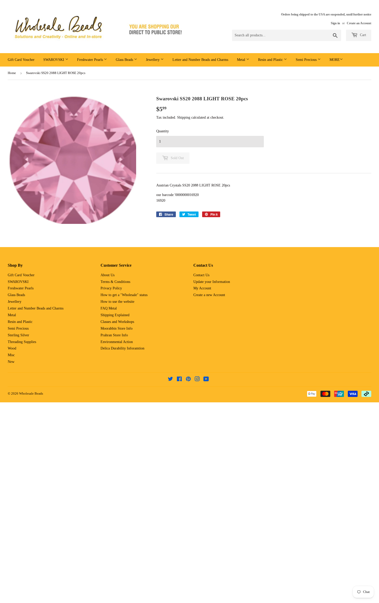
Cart (362, 35)
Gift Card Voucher (21, 60)
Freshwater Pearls (90, 60)
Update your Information (211, 282)
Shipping (183, 117)
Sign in (335, 23)
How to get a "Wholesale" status (124, 295)
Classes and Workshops (117, 322)
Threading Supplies (22, 342)
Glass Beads (125, 60)
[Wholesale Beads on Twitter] (170, 380)
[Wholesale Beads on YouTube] (206, 380)
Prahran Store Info (114, 335)
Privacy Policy (111, 288)
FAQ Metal (109, 308)
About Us (107, 275)
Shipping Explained (115, 315)
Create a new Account (209, 295)
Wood (12, 348)
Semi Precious (307, 60)
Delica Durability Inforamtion (122, 348)
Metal (241, 60)
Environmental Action (117, 342)
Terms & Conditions (115, 282)
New (11, 362)
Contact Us (201, 275)
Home (12, 73)
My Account (202, 288)
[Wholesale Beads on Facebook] (179, 380)
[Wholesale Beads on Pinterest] (188, 380)
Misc (11, 355)
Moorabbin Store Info (117, 328)
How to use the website (117, 302)
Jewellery (153, 60)
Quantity (162, 131)
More (334, 60)
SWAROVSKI (54, 60)
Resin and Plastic (271, 60)
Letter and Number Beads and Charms (200, 60)
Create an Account (359, 23)
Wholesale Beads (31, 393)
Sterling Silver (18, 335)
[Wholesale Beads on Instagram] (197, 380)
